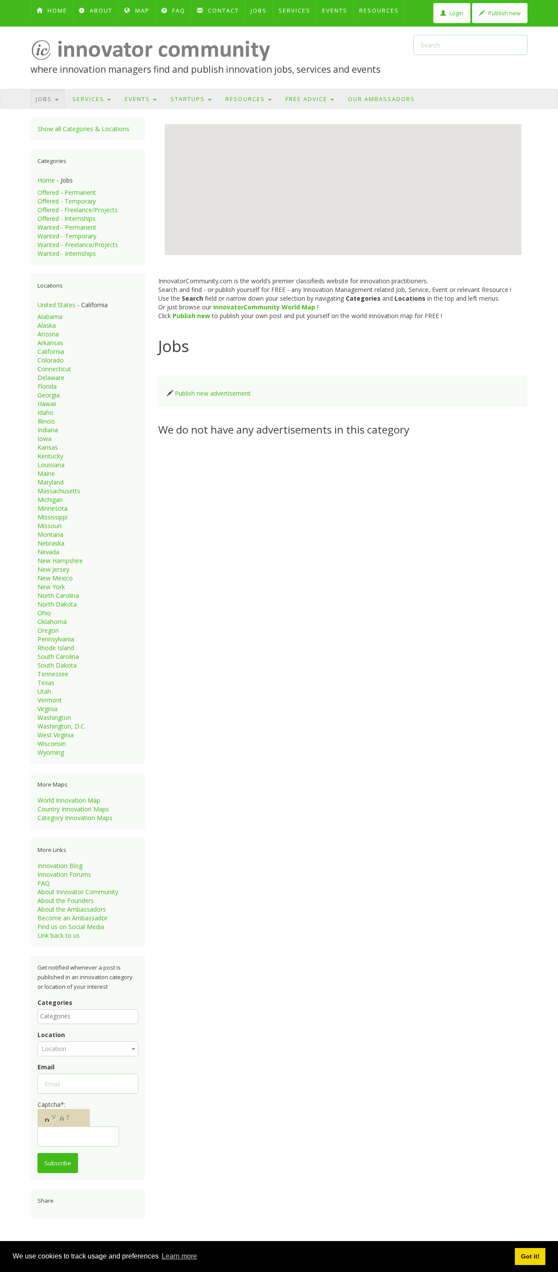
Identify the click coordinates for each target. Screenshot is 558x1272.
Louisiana (51, 465)
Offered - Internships (66, 218)
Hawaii (46, 404)
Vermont (49, 700)
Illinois (46, 421)
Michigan (50, 499)
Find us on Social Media (70, 927)
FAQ (177, 10)
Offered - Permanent (66, 192)
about (100, 10)
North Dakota (57, 604)
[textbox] (90, 1016)
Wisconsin (51, 743)
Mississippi (52, 517)
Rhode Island (55, 648)
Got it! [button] (530, 1256)
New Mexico (55, 578)
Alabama (49, 316)
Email (45, 1067)
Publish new (504, 13)
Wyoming (50, 752)
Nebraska (51, 543)
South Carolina (58, 656)
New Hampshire (60, 560)
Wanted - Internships (66, 253)
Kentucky (50, 456)
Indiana (47, 430)
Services (294, 10)
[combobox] (87, 1016)
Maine (46, 473)
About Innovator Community (77, 892)
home (56, 10)
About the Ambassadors (71, 909)
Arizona (48, 334)
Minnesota (52, 508)
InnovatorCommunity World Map (264, 307)
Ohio (44, 613)
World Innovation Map (68, 800)
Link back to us (58, 935)
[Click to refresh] (63, 1117)
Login (455, 13)
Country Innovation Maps (73, 809)
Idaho (45, 412)
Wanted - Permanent (66, 227)
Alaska (46, 325)
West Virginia (55, 735)
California (50, 351)
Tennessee (52, 674)
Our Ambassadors (381, 99)
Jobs (259, 10)
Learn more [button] (179, 1256)
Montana (50, 534)
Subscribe (57, 1163)
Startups (188, 99)
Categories (54, 1002)
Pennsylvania (55, 639)
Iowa (44, 438)
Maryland (50, 482)
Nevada (48, 552)
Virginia (47, 709)
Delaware (51, 377)
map (141, 10)
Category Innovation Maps (74, 818)
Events (334, 10)
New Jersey (53, 569)
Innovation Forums (64, 874)
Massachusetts (58, 491)
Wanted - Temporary (66, 236)
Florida (47, 386)
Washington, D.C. (61, 726)
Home (46, 180)
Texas (45, 682)
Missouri (49, 526)
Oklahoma (52, 621)
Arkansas (50, 343)
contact (222, 10)
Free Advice (308, 99)
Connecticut (54, 369)
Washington (54, 717)
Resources (379, 10)
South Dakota (57, 665)
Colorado (50, 360)
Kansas (47, 447)
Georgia (48, 395)
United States (56, 305)
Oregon (48, 630)
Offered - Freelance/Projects (77, 210)
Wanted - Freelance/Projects (77, 245)
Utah (44, 691)
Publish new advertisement (213, 393)
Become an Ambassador (72, 918)
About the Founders (65, 900)
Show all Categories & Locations (83, 129)
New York (51, 587)
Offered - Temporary (66, 201)
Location (51, 1035)
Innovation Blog (59, 866)
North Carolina (58, 595)
